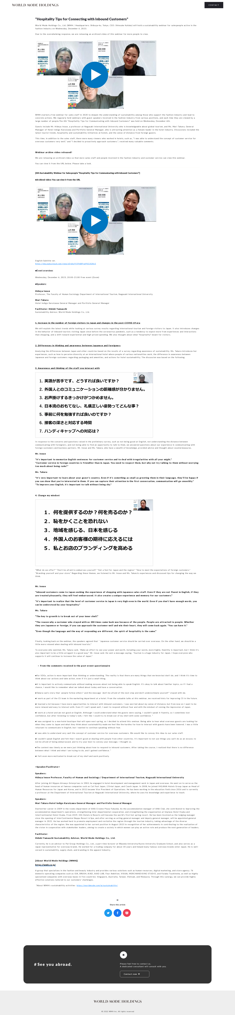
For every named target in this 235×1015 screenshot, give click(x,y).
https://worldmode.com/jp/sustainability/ (97, 885)
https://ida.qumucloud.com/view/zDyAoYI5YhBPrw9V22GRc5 (65, 264)
